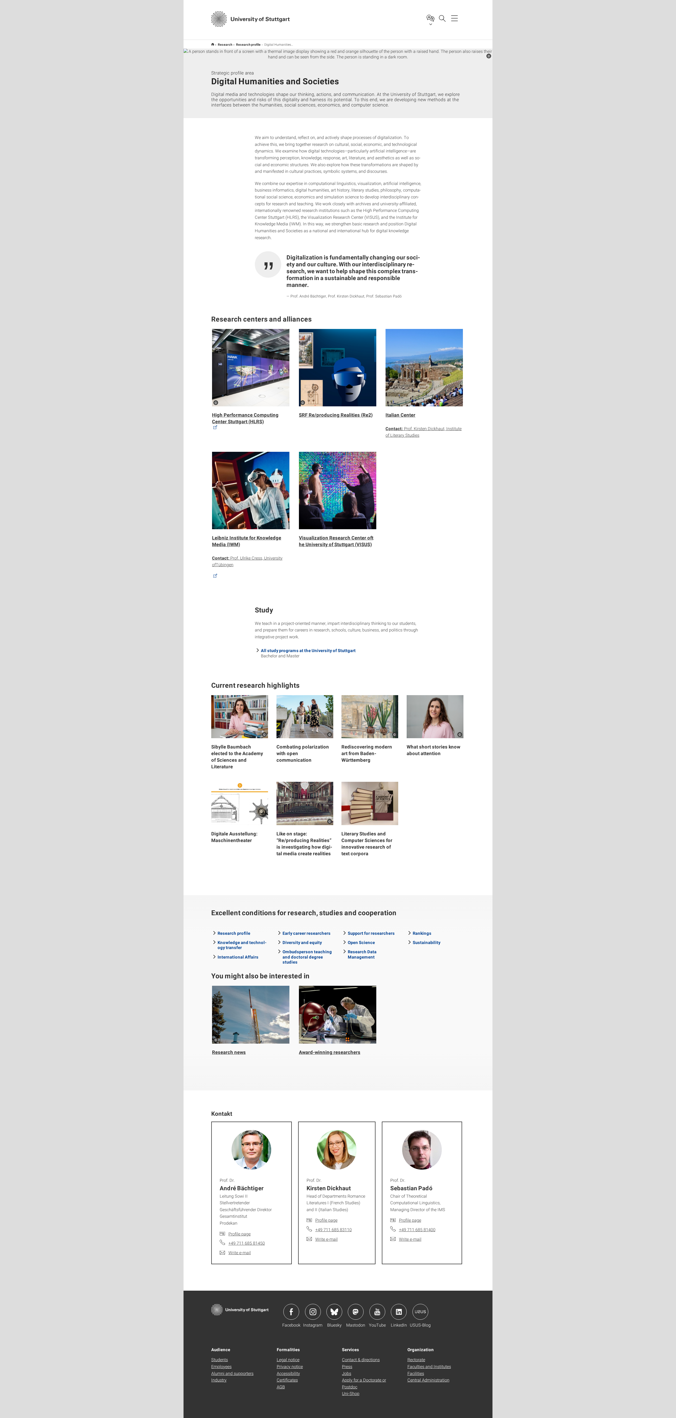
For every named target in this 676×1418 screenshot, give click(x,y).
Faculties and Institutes (429, 1366)
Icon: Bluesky (334, 1312)
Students (219, 1359)
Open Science (361, 942)
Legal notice (288, 1359)
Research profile (248, 44)
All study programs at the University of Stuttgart (308, 650)
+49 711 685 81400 (417, 1229)
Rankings (422, 933)
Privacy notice (290, 1366)
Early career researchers (307, 933)
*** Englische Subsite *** (212, 44)
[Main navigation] (454, 18)
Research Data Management (362, 954)
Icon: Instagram (313, 1312)
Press (347, 1366)
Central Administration (428, 1380)
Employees (221, 1366)
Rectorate (416, 1359)
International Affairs (238, 957)
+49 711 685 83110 (333, 1229)
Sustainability (426, 942)
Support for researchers (371, 933)
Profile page (239, 1233)
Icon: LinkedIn (399, 1312)
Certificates (287, 1380)
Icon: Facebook (291, 1312)
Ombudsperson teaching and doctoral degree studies (307, 956)
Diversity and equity (302, 942)
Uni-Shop (350, 1393)
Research (225, 44)
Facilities (415, 1373)
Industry (219, 1380)
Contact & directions (361, 1359)
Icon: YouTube (377, 1312)
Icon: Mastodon (356, 1312)
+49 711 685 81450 (246, 1243)
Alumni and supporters (232, 1373)
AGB (281, 1386)
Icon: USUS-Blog (420, 1312)
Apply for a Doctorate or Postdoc (364, 1383)
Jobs (346, 1373)
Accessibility (288, 1373)
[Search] (442, 18)
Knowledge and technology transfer (242, 945)
